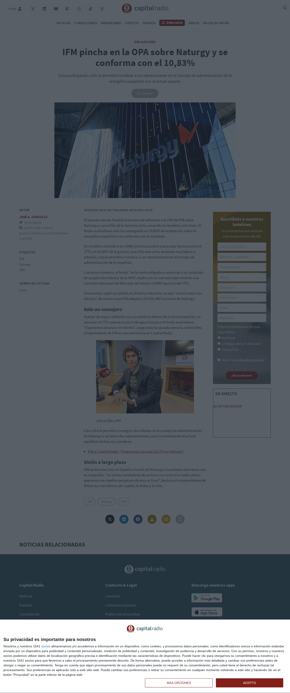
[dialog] (145, 656)
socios (45, 646)
